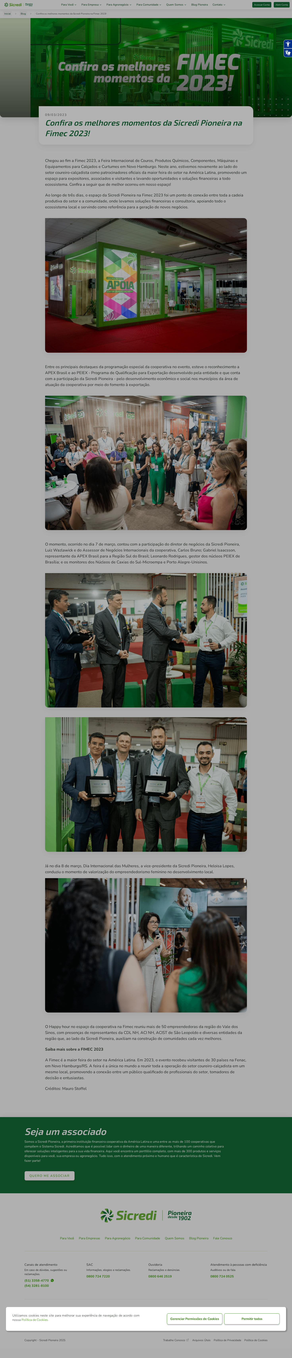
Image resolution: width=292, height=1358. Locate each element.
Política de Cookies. (35, 1320)
